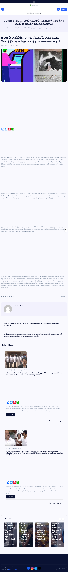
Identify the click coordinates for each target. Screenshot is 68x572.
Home (63, 9)
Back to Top (62, 568)
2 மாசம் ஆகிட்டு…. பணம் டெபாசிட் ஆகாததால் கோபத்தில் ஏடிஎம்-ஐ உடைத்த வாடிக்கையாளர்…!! (36, 28)
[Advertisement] (34, 105)
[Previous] (60, 519)
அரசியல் (8, 448)
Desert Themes (12, 569)
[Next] (63, 519)
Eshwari (7, 542)
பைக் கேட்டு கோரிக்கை (12, 370)
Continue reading (55, 421)
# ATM (64, 296)
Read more (10, 414)
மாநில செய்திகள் (5, 45)
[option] (10, 534)
